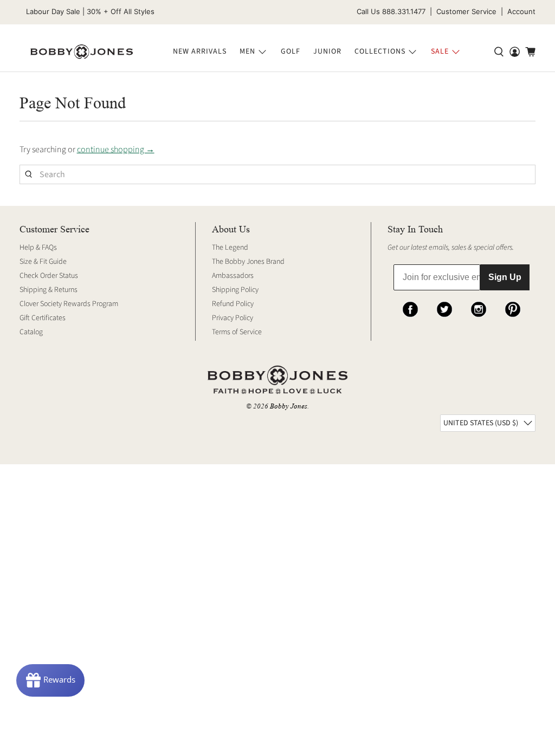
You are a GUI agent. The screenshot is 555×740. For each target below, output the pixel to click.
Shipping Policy (235, 289)
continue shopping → (115, 149)
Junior (327, 51)
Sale (440, 51)
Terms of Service (237, 332)
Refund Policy (233, 303)
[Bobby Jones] (81, 52)
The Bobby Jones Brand (248, 261)
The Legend (230, 247)
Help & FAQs (38, 247)
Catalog (31, 332)
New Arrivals (200, 51)
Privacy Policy (232, 318)
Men (247, 51)
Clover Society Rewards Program (69, 303)
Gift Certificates (43, 318)
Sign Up (504, 277)
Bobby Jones (288, 406)
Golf (290, 51)
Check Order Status (49, 275)
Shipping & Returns (49, 289)
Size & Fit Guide (43, 261)
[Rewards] (50, 680)
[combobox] (278, 174)
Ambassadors (233, 275)
